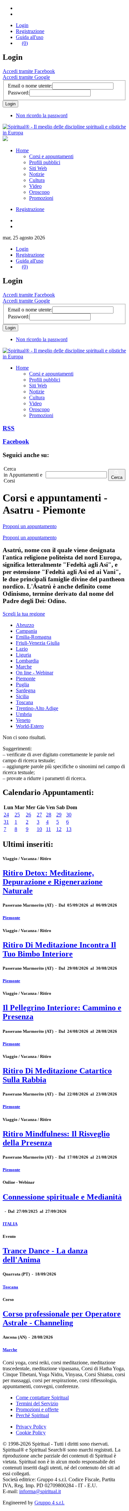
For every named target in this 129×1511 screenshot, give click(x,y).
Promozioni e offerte (37, 1409)
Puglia (22, 684)
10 (39, 829)
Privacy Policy (31, 1426)
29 (59, 814)
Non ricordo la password (41, 115)
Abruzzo (25, 625)
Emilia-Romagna (33, 637)
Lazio (22, 649)
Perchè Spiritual (32, 1415)
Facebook (16, 441)
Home (22, 150)
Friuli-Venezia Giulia (38, 643)
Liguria (23, 655)
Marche (24, 666)
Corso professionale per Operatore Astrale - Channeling (62, 1318)
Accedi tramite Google (26, 77)
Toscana (24, 702)
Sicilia (22, 696)
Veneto (23, 720)
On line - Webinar (34, 672)
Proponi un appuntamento (30, 526)
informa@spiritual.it (40, 1491)
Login (22, 25)
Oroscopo (39, 192)
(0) (25, 43)
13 (68, 829)
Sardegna (25, 690)
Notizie (36, 174)
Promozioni (41, 198)
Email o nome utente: (30, 86)
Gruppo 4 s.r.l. (49, 1502)
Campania (26, 631)
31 (6, 822)
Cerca (116, 477)
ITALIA (10, 1223)
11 (48, 829)
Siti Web (38, 168)
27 (39, 814)
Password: (18, 92)
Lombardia (27, 661)
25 (17, 814)
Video (35, 186)
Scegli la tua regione (24, 614)
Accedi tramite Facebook (29, 71)
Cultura (37, 180)
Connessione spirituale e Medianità (62, 1197)
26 (28, 814)
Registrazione (30, 31)
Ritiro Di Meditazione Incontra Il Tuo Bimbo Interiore (59, 949)
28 (48, 814)
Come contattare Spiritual (42, 1397)
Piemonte (25, 678)
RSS (9, 428)
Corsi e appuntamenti (51, 156)
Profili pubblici (44, 162)
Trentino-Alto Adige (37, 708)
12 (59, 829)
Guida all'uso (29, 37)
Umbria (24, 714)
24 (6, 814)
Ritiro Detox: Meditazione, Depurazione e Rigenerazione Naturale (53, 882)
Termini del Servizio (37, 1403)
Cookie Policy (31, 1432)
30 (68, 814)
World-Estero (30, 726)
